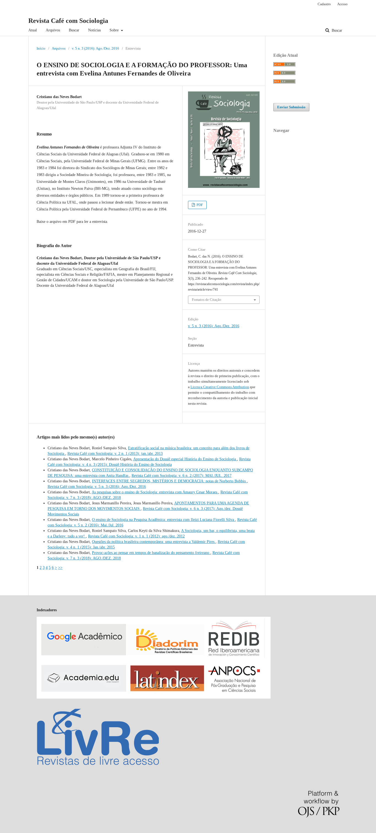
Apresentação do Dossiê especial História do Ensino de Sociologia (185, 459)
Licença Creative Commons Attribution (219, 387)
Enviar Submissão (291, 107)
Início (41, 48)
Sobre (115, 30)
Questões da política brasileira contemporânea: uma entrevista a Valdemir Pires (154, 542)
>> (60, 568)
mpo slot (33, 830)
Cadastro (324, 4)
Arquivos (53, 30)
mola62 (6, 830)
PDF (199, 205)
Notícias (94, 30)
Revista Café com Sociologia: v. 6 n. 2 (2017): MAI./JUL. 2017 (181, 476)
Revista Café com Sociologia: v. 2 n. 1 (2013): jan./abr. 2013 (115, 453)
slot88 (45, 830)
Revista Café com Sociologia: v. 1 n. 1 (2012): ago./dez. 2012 (136, 536)
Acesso (342, 4)
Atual (32, 30)
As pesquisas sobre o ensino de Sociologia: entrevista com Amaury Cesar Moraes (155, 492)
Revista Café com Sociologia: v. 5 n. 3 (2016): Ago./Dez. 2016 (97, 487)
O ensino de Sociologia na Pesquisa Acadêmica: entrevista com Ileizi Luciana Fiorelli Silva (163, 520)
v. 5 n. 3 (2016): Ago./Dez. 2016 (95, 48)
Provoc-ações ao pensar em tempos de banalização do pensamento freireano (151, 553)
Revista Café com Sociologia (68, 20)
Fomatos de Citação (206, 300)
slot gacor (19, 830)
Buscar (74, 30)
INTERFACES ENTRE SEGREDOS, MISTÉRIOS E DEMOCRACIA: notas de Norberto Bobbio (169, 481)
